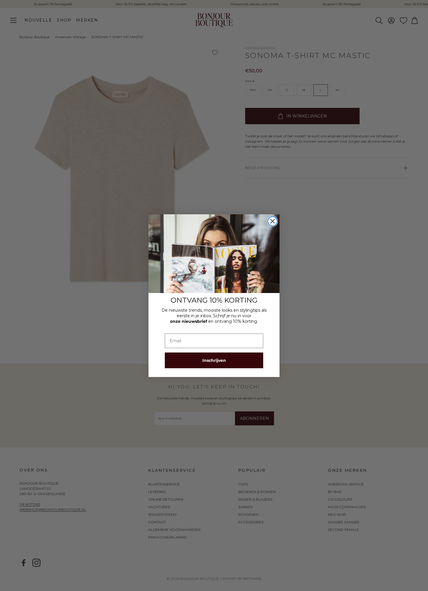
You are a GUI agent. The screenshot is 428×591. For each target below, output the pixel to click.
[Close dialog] (272, 221)
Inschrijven (214, 360)
